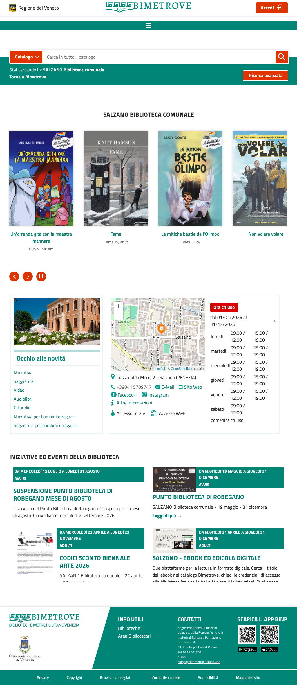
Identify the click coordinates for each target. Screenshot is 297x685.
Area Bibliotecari (134, 635)
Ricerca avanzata (265, 75)
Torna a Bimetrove (27, 76)
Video (19, 389)
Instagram (158, 394)
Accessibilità (208, 677)
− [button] (119, 315)
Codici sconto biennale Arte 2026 (95, 561)
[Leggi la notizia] (174, 470)
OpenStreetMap (182, 368)
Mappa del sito (248, 677)
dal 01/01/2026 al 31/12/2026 (228, 321)
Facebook (127, 394)
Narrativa (23, 372)
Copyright (74, 677)
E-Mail (167, 386)
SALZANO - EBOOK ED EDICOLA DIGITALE (207, 557)
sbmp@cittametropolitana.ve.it (199, 661)
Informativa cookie (164, 677)
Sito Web (193, 386)
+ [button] (119, 306)
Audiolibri (23, 398)
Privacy (43, 677)
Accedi (267, 7)
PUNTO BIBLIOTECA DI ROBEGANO (198, 496)
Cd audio (22, 407)
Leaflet (160, 368)
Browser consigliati (115, 677)
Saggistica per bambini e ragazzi (45, 425)
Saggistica (24, 381)
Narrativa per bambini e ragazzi (44, 416)
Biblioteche (129, 628)
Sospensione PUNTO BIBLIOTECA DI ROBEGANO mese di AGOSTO (63, 494)
